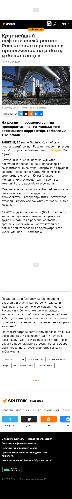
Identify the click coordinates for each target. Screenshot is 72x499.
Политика (22, 410)
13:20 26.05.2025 (11, 62)
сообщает (54, 150)
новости (7, 410)
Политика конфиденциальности (19, 443)
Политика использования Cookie (19, 447)
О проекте (7, 438)
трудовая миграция (56, 359)
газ (14, 365)
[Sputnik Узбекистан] (10, 25)
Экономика (51, 410)
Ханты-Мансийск (45, 365)
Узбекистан (8, 359)
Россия (21, 359)
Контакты (19, 438)
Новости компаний (12, 460)
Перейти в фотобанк (38, 107)
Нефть (6, 365)
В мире (36, 410)
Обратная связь (42, 460)
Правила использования (39, 438)
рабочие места (26, 365)
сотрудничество (35, 359)
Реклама (28, 460)
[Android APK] (12, 470)
